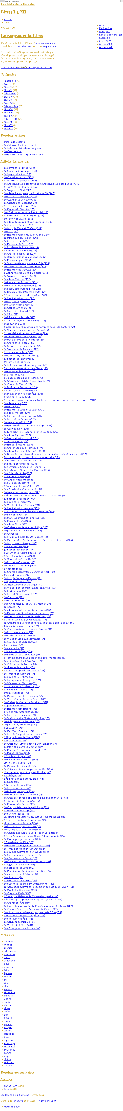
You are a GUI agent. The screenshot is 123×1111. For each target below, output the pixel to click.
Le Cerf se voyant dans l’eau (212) (23, 355)
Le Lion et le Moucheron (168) (21, 759)
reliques (9, 1062)
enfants (8, 995)
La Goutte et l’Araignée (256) (20, 180)
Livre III (8, 90)
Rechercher (105, 28)
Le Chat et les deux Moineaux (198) (24, 448)
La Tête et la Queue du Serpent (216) (25, 320)
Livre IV (8, 96)
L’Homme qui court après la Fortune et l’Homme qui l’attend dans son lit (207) (50, 400)
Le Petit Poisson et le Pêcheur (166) (24, 794)
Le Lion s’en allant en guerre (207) (23, 416)
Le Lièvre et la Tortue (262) (19, 168)
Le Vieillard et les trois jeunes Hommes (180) (30, 587)
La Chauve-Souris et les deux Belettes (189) (29, 511)
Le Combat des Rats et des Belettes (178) (27, 616)
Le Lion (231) (11, 231)
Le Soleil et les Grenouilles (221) (22, 288)
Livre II (8, 87)
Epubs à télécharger (110, 34)
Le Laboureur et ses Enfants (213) (23, 346)
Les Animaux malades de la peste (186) (26, 537)
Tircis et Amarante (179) (17, 600)
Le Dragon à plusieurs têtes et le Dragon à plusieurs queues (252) (42, 183)
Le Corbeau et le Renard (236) (21, 203)
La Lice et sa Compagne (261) (20, 171)
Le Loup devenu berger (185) (20, 543)
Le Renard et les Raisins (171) (20, 708)
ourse (7, 1037)
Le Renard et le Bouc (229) (19, 244)
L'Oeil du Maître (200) (16, 441)
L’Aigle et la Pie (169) (15, 740)
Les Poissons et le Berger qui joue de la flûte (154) (33, 912)
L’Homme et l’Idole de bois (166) (22, 801)
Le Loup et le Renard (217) (19, 311)
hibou (7, 1002)
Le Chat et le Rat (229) (16, 241)
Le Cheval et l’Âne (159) (17, 902)
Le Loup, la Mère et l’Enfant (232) (23, 228)
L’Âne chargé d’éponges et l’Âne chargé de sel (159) (33, 899)
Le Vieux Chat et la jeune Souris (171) (25, 699)
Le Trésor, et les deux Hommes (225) (25, 266)
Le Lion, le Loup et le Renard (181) (23, 578)
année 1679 (10, 1086)
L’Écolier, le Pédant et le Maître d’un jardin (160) (31, 896)
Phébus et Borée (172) (16, 692)
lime (54, 46)
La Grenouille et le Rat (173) (19, 667)
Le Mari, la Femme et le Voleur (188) (24, 517)
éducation (10, 951)
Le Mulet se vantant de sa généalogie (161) (28, 871)
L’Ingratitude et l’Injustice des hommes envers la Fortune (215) (40, 327)
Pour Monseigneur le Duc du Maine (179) (27, 603)
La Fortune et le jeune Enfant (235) (24, 215)
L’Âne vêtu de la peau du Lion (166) (24, 778)
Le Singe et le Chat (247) (17, 190)
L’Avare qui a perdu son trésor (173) (24, 670)
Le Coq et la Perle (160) (17, 893)
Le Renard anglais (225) (17, 260)
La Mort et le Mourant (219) (19, 298)
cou (6, 983)
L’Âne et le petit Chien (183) (19, 556)
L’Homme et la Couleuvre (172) (22, 686)
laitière (8, 1030)
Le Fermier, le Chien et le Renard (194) (26, 467)
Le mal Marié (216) (14, 323)
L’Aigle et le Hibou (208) (17, 397)
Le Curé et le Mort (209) (18, 384)
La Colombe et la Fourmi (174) (21, 664)
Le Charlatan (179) (14, 597)
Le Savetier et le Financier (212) (21, 349)
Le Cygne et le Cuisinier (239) (20, 199)
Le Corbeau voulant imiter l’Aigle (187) (26, 527)
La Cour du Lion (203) (16, 428)
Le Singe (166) (11, 782)
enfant (8, 1011)
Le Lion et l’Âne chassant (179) (21, 594)
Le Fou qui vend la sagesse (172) (22, 680)
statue (8, 1005)
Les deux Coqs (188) (15, 524)
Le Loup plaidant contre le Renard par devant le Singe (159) (38, 906)
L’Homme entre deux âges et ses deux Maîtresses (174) (35, 657)
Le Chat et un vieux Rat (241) (20, 196)
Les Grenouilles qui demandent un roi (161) (29, 883)
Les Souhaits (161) (14, 877)
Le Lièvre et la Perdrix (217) (19, 317)
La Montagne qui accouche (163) (22, 839)
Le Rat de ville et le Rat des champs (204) (28, 425)
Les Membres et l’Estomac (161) (22, 874)
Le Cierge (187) (12, 533)
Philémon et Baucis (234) (18, 218)
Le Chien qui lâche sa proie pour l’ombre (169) (30, 743)
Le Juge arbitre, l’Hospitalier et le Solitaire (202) (31, 432)
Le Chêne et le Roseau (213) (19, 343)
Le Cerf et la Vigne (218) (17, 308)
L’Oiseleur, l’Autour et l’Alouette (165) (25, 820)
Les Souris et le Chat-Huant (20, 145)
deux (7, 957)
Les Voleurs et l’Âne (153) (18, 918)
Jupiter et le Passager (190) (19, 498)
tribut (7, 970)
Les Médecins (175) (14, 648)
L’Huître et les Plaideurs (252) (21, 187)
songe (7, 1053)
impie (7, 1021)
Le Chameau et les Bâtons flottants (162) (27, 861)
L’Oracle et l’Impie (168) (17, 756)
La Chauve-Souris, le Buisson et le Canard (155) (31, 909)
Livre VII (8, 109)
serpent (47, 46)
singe (7, 1008)
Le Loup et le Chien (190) (18, 502)
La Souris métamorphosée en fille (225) (27, 263)
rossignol (9, 1046)
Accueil (103, 25)
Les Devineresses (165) (17, 813)
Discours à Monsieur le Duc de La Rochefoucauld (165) (35, 817)
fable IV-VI (105, 41)
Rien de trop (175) (14, 645)
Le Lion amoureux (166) (17, 788)
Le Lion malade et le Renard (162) (23, 855)
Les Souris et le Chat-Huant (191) (23, 489)
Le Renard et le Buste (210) (19, 371)
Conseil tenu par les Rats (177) (21, 626)
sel (5, 979)
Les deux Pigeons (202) (17, 435)
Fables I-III (105, 38)
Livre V (17, 46)
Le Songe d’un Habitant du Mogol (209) (27, 381)
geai (6, 1014)
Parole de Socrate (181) (17, 575)
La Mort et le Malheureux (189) (22, 508)
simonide (9, 992)
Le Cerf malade (13, 151)
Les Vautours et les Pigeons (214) (23, 336)
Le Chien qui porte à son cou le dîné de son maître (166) (36, 797)
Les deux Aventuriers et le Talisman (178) (28, 610)
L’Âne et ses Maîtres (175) (18, 651)
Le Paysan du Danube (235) (19, 209)
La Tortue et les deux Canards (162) (24, 848)
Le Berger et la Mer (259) (18, 174)
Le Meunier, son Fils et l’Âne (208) (23, 393)
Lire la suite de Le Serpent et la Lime (26, 67)
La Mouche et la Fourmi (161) (20, 880)
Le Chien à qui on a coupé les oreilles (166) (28, 769)
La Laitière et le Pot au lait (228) (22, 247)
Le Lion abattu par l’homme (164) (23, 826)
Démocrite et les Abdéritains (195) (23, 460)
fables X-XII (106, 47)
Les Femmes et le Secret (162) (21, 858)
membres (9, 954)
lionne (7, 998)
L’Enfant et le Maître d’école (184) (23, 552)
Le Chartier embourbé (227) (20, 253)
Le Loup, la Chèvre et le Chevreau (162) (26, 852)
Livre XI (8, 125)
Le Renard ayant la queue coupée (23, 154)
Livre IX (8, 115)
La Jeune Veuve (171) (15, 705)
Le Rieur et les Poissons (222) (21, 282)
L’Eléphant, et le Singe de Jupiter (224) (26, 273)
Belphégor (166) (13, 775)
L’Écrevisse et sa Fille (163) (19, 842)
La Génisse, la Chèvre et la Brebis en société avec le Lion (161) (39, 887)
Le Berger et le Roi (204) (18, 422)
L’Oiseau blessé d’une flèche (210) (23, 378)
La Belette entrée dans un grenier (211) (26, 365)
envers (8, 989)
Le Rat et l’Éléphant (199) (18, 444)
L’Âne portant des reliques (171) (22, 712)
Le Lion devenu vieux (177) (19, 632)
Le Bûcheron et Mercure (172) (20, 683)
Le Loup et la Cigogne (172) (19, 677)
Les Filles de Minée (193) (18, 473)
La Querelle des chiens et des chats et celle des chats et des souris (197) (45, 454)
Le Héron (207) (12, 406)
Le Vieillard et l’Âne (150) (18, 925)
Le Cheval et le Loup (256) (19, 177)
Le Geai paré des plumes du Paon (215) (26, 330)
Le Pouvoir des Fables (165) (19, 804)
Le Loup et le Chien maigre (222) (22, 285)
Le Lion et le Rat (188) (16, 514)
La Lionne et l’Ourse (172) (18, 689)
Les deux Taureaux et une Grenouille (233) (28, 222)
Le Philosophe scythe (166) (19, 791)
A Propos (104, 31)
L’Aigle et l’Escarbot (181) (18, 581)
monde (8, 944)
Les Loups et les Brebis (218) (20, 304)
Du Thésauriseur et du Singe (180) (23, 584)
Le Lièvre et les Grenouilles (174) (22, 654)
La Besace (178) (12, 607)
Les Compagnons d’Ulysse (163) (22, 829)
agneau (8, 1024)
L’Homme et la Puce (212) (18, 352)
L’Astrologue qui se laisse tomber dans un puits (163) (34, 836)
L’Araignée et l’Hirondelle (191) (21, 486)
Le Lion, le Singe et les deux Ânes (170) (26, 734)
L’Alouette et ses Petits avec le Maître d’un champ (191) (35, 495)
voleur (8, 1065)
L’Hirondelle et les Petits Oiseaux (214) (26, 333)
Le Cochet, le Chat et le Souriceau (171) (26, 702)
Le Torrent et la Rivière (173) (20, 673)
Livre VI (8, 103)
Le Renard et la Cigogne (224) (20, 269)
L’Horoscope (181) (14, 568)
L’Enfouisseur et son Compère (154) (24, 915)
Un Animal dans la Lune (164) (21, 823)
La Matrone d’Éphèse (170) (19, 731)
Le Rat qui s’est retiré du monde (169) (25, 750)
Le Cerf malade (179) (15, 591)
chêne (7, 1059)
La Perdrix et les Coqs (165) (19, 810)
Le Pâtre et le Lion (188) (17, 521)
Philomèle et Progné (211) (18, 362)
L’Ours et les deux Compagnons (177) (25, 619)
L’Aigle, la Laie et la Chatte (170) (22, 737)
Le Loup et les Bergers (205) (20, 419)
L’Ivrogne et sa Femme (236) (20, 206)
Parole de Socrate (14, 142)
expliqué (9, 1033)
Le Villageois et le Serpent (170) (22, 721)
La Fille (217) (11, 314)
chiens (7, 986)
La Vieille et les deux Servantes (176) (25, 638)
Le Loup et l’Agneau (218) (18, 301)
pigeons (8, 1040)
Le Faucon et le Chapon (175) (20, 642)
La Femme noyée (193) (17, 476)
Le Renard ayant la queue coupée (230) (27, 234)
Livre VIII (9, 112)
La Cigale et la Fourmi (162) (19, 864)
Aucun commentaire (45, 43)
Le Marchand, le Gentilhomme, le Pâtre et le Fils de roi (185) (38, 540)
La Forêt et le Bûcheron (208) (21, 387)
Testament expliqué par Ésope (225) (25, 257)
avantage (9, 1043)
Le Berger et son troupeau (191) (22, 492)
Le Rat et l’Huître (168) (17, 753)
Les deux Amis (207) (15, 403)
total (7, 1089)
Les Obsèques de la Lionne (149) (22, 928)
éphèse (8, 973)
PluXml (18, 1100)
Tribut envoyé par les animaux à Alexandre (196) (32, 457)
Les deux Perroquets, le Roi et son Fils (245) (29, 193)
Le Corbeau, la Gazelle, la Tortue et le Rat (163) (31, 832)
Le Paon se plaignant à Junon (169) (24, 747)
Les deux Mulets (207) (17, 413)
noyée (7, 1056)
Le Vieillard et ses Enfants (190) (22, 505)
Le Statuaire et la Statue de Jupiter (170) (27, 718)
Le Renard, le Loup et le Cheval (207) (25, 409)
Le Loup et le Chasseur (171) (20, 715)
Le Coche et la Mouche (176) (19, 635)
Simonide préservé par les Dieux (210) (26, 368)
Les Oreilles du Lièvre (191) (19, 483)
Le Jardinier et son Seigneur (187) (23, 530)
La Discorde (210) (14, 374)
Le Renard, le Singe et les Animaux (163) (27, 845)
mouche (8, 967)
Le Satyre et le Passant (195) (20, 463)
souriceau (9, 1049)
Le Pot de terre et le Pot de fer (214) (24, 339)
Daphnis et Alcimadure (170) (20, 724)
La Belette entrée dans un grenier (23, 148)
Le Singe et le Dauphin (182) (20, 565)
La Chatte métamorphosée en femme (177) (28, 629)
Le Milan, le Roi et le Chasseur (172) (24, 696)
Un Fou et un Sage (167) (17, 762)
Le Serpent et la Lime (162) (19, 867)
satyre (8, 1027)
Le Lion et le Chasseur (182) (19, 562)
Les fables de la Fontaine (15, 1095)
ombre (8, 1018)
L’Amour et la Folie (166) (18, 785)
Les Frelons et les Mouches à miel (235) (26, 212)
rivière (8, 976)
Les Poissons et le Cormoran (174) (23, 661)
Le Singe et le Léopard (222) (20, 276)
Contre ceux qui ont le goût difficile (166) (27, 772)
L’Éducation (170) (14, 727)
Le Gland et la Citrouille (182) (20, 559)
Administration (47, 1100)
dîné (6, 963)
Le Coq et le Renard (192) (18, 479)
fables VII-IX (106, 44)
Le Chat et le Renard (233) (18, 225)
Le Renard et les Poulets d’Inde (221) (25, 292)
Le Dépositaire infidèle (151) (19, 922)
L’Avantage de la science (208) (21, 390)
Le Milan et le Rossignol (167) (20, 766)
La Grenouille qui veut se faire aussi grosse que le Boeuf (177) (39, 622)
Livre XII (8, 128)
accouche (9, 960)
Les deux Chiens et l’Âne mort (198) (24, 451)
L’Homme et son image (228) (20, 250)
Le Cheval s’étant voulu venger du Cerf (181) (29, 572)
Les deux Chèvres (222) (17, 279)
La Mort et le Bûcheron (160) (20, 890)
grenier (8, 948)
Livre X (8, 122)
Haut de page (12, 1106)
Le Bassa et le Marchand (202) (21, 438)
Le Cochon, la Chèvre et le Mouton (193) (27, 470)
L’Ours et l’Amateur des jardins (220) (25, 295)
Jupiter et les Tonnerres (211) (20, 358)
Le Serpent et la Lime (22, 35)
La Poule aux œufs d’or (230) (21, 238)
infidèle (8, 941)
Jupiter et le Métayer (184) (19, 549)
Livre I (7, 84)
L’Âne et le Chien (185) (16, 546)
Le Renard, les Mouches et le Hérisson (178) (29, 613)
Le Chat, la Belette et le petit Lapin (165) (27, 807)
